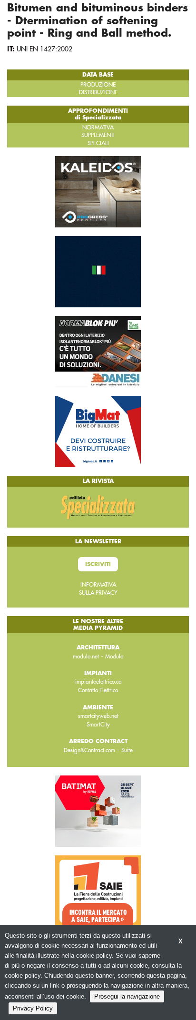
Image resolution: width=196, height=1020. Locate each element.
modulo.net (86, 656)
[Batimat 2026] (98, 810)
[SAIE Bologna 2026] (98, 890)
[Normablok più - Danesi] (98, 351)
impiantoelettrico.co (98, 682)
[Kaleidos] (98, 191)
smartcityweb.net (98, 716)
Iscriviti (98, 564)
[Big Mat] (98, 431)
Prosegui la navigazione (127, 996)
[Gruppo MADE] (98, 271)
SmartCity (98, 724)
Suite (127, 750)
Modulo (114, 656)
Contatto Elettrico (98, 690)
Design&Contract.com (89, 750)
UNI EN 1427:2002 (44, 49)
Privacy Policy (33, 1008)
